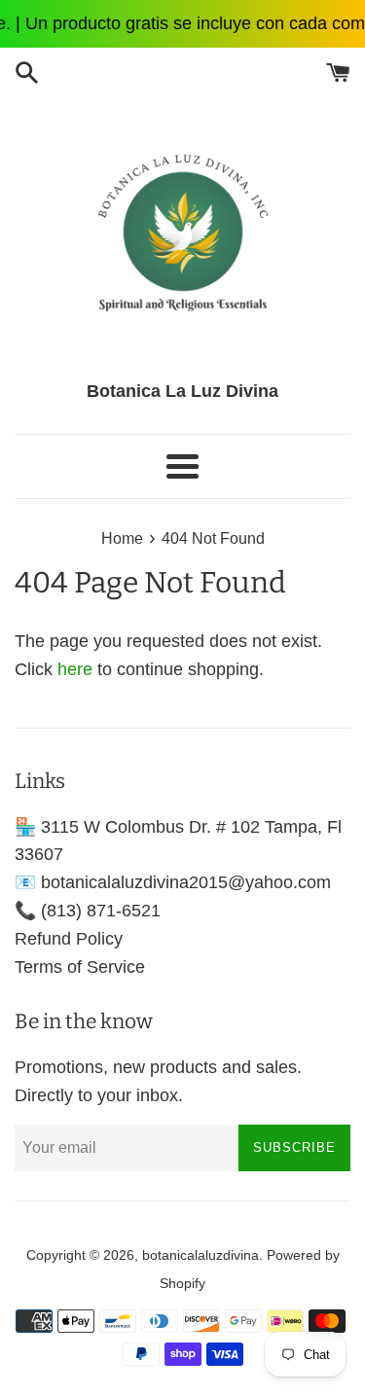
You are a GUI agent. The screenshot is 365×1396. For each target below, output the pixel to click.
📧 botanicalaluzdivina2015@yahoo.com (173, 882)
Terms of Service (80, 967)
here (74, 669)
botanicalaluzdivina (200, 1255)
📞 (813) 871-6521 (88, 910)
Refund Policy (69, 939)
